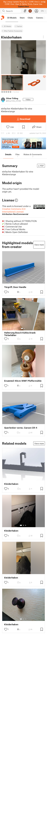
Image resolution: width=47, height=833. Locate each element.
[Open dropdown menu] (43, 36)
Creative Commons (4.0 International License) (15, 211)
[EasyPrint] (25, 11)
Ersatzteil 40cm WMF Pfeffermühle (23, 381)
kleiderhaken (11, 577)
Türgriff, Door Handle (15, 287)
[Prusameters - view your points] (30, 11)
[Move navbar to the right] (44, 18)
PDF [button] (42, 166)
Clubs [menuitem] (30, 17)
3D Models (7, 26)
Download (25, 119)
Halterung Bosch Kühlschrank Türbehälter (20, 333)
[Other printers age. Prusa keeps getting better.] (23, 143)
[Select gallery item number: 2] (24, 328)
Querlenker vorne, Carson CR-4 (20, 427)
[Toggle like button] (5, 292)
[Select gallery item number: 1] (22, 328)
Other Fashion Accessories (13, 31)
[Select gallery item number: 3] (25, 525)
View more (39, 244)
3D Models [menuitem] (12, 17)
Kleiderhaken (11, 484)
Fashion (19, 26)
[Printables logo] (2, 17)
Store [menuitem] (22, 17)
